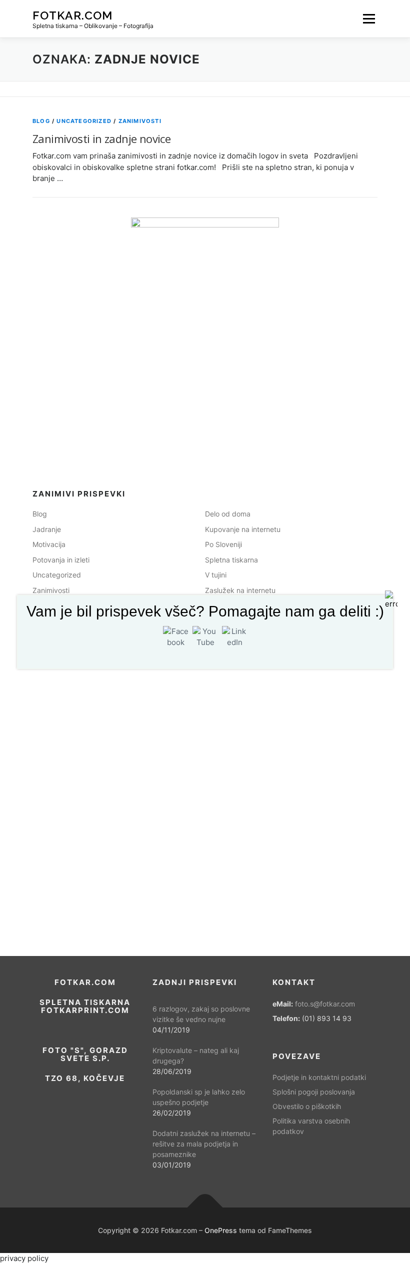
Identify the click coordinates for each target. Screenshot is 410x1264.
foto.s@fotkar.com (325, 1004)
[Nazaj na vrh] (205, 1208)
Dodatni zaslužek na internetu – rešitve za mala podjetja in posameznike (204, 1143)
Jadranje (46, 529)
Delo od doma (227, 514)
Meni (369, 19)
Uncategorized (84, 121)
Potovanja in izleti (61, 560)
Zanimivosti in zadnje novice (101, 138)
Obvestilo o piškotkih (306, 1106)
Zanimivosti (140, 121)
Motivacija (49, 544)
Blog (41, 121)
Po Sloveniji (223, 544)
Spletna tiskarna (231, 560)
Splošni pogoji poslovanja (313, 1092)
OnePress (220, 1230)
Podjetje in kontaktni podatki (319, 1077)
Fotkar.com (72, 15)
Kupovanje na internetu (242, 529)
